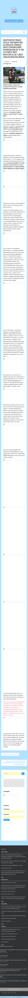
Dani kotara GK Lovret (6, 868)
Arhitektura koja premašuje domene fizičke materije (13, 915)
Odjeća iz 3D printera (6, 921)
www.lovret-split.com (14, 21)
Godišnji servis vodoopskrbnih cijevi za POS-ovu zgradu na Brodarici (14, 950)
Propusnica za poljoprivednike (8, 891)
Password (6, 814)
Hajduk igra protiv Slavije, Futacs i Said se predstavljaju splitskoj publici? (11, 930)
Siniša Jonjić (14, 61)
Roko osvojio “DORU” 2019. (7, 894)
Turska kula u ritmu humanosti (8, 939)
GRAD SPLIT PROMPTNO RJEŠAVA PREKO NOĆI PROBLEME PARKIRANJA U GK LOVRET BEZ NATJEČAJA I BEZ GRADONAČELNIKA (13, 856)
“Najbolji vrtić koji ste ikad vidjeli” (8, 918)
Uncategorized (7, 63)
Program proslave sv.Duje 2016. (8, 936)
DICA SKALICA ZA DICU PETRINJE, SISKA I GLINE (11, 865)
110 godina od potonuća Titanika (8, 882)
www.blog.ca (25, 997)
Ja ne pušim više (5, 941)
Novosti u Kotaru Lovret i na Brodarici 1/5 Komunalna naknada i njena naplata (13, 861)
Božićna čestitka (4, 964)
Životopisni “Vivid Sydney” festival (9, 933)
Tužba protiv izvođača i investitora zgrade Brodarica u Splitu (14, 912)
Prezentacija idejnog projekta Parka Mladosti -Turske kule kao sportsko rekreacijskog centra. (13, 907)
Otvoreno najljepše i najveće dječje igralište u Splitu (13, 960)
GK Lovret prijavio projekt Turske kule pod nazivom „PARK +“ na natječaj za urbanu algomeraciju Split (13, 897)
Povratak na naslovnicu (14, 989)
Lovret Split (9, 32)
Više (2, 877)
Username (6, 809)
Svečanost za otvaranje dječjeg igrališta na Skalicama (13, 981)
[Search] (23, 773)
